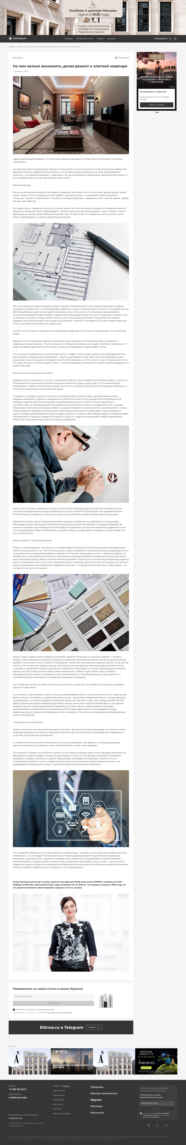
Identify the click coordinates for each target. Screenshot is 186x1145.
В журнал (19, 58)
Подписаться (53, 1003)
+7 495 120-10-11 (17, 1089)
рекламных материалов (151, 1117)
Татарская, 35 (59, 1100)
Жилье (27, 47)
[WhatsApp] (157, 1125)
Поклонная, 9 (59, 1095)
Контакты (111, 39)
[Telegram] (148, 1125)
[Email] (166, 1125)
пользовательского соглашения (59, 1013)
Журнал (100, 39)
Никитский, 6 (59, 1091)
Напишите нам (15, 1118)
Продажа (69, 39)
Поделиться (123, 58)
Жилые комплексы (84, 39)
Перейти (92, 1027)
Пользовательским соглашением (132, 1136)
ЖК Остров (58, 1104)
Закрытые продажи (61, 1114)
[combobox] (66, 1086)
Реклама (96, 1106)
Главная (12, 47)
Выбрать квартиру (156, 105)
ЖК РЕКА (57, 1109)
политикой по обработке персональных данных (156, 1114)
